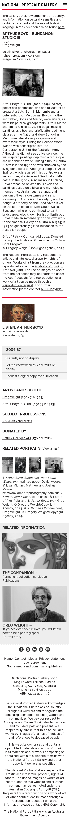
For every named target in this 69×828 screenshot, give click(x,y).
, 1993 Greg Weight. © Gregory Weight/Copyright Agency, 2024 (33, 504)
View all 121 (50, 448)
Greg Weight (11, 45)
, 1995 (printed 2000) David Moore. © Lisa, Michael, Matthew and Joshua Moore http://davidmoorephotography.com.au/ (31, 485)
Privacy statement (52, 659)
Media (32, 659)
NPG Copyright (52, 289)
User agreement (34, 662)
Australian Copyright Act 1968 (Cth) (34, 789)
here (61, 27)
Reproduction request (17, 285)
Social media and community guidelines (34, 666)
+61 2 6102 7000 (39, 689)
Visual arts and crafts (17, 421)
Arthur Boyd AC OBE (17, 404)
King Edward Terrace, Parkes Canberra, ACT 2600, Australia (34, 684)
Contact (20, 659)
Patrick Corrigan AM (16, 438)
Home (8, 659)
